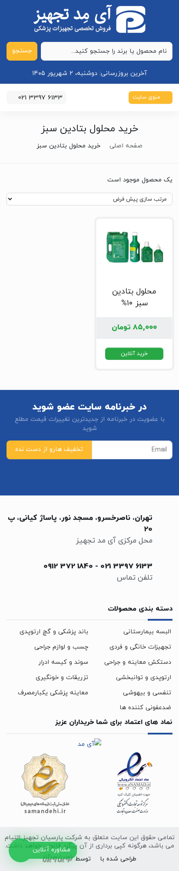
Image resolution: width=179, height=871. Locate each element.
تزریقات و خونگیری (62, 677)
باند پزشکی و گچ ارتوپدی (54, 631)
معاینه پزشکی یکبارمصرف (53, 692)
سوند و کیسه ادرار (63, 662)
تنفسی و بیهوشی (147, 692)
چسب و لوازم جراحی (61, 647)
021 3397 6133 (126, 566)
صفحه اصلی (126, 145)
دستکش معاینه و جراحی (137, 662)
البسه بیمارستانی (147, 631)
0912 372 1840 (68, 566)
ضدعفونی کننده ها (145, 707)
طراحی (127, 859)
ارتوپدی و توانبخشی (143, 677)
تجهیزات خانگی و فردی (140, 647)
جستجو (22, 50)
